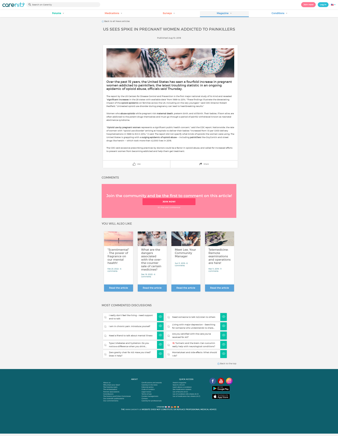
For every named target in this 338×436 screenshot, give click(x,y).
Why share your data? (111, 385)
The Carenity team (110, 387)
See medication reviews (182, 389)
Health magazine (179, 383)
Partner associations (111, 392)
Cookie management (150, 396)
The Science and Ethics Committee (117, 396)
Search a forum (179, 385)
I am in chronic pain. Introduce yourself (129, 326)
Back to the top (228, 363)
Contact (145, 398)
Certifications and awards (152, 383)
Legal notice (146, 392)
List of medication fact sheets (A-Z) (186, 396)
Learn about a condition (182, 387)
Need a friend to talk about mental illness (130, 335)
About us (107, 383)
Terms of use (147, 394)
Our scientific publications (113, 398)
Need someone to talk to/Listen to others (193, 317)
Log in (323, 4)
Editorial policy (147, 387)
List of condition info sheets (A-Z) (186, 394)
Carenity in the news (150, 385)
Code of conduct (148, 389)
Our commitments (110, 401)
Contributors (108, 394)
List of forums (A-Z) (180, 392)
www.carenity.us (133, 409)
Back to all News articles (117, 21)
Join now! (308, 4)
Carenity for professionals (152, 401)
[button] (58, 14)
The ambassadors (110, 389)
